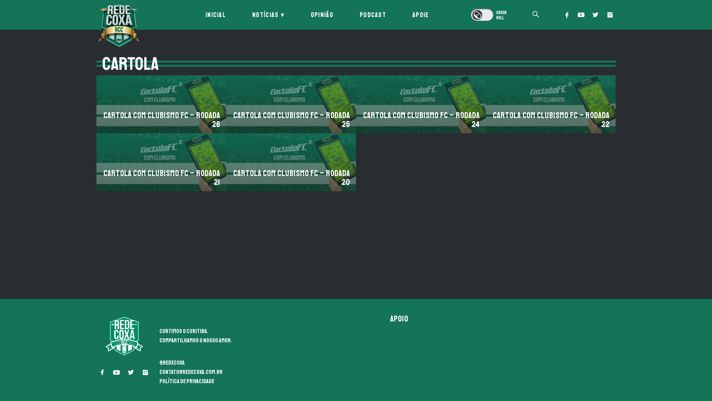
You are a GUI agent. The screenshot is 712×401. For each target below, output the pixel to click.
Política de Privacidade (186, 381)
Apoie (420, 15)
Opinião (322, 15)
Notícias (265, 15)
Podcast (373, 15)
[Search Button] (535, 15)
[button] (566, 14)
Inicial (215, 15)
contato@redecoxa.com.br (190, 372)
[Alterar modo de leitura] (489, 15)
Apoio (399, 319)
